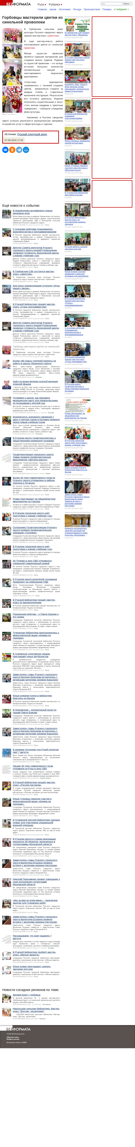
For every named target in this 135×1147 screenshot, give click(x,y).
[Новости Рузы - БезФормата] (16, 3)
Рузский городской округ (32, 134)
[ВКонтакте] (5, 150)
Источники (64, 9)
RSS (24, 1042)
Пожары (107, 9)
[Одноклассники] (12, 150)
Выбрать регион (13, 1039)
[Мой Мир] (26, 150)
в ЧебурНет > (121, 9)
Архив (53, 9)
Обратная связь (13, 1037)
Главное (42, 9)
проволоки (29, 48)
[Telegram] (19, 150)
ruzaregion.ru (12, 114)
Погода (77, 9)
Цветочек (53, 36)
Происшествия (92, 9)
